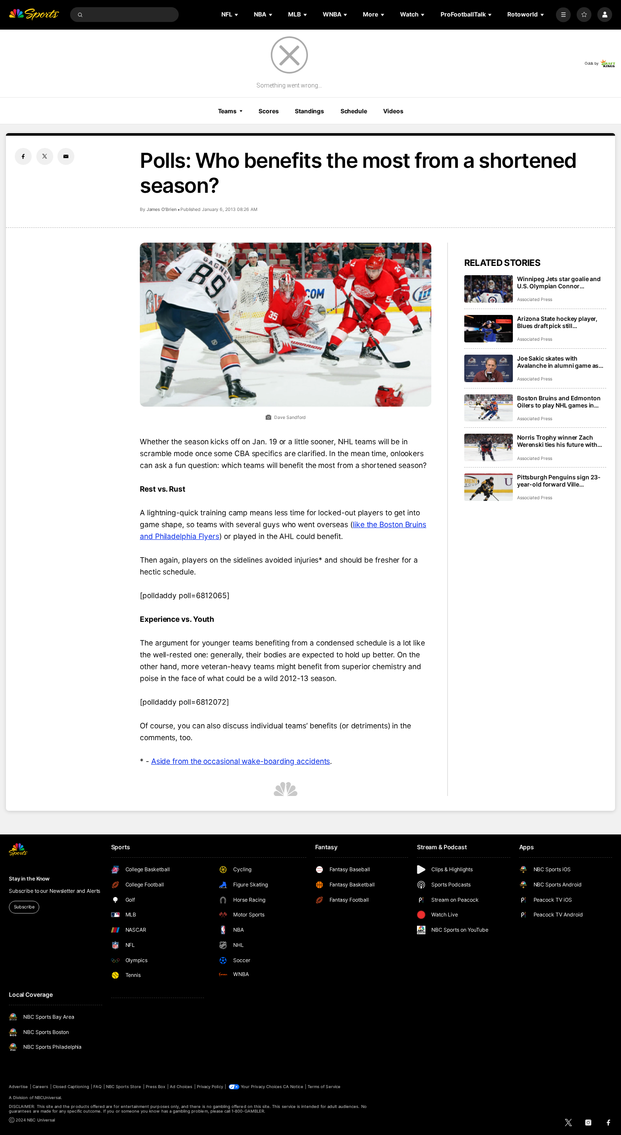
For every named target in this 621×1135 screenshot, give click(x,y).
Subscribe (24, 907)
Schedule (353, 111)
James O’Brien (162, 209)
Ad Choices (181, 1086)
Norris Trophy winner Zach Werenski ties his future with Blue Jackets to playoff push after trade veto (557, 441)
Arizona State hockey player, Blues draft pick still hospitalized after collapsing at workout (561, 322)
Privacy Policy (210, 1086)
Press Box (155, 1086)
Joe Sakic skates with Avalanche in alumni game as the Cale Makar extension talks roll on (560, 362)
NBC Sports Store (124, 1086)
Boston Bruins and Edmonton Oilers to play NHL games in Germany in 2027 (558, 401)
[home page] (34, 15)
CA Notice (293, 1086)
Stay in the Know (29, 878)
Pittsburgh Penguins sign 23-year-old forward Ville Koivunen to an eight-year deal (560, 480)
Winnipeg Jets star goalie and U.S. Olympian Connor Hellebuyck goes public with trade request (559, 282)
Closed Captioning (71, 1086)
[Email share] (65, 156)
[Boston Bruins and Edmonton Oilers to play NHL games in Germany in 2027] (488, 408)
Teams (227, 111)
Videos (393, 111)
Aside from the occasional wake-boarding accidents (240, 761)
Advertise (18, 1086)
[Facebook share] (23, 156)
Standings (309, 111)
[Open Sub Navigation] (237, 14)
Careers (40, 1086)
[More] (563, 14)
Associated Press (534, 299)
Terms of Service (324, 1086)
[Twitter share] (44, 156)
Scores (268, 111)
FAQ (97, 1086)
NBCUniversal (48, 1097)
